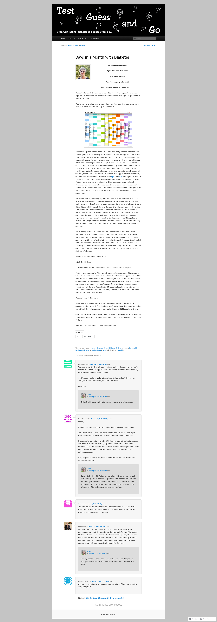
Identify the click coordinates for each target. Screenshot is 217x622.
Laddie (82, 45)
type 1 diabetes (96, 350)
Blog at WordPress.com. (108, 614)
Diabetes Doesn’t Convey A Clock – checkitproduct (105, 598)
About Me (72, 38)
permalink (120, 350)
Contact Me (82, 38)
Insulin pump (79, 350)
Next (154, 45)
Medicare (119, 348)
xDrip (121, 176)
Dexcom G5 (133, 348)
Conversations (94, 38)
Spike (113, 176)
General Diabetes (109, 348)
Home (63, 38)
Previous (146, 45)
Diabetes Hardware (97, 348)
